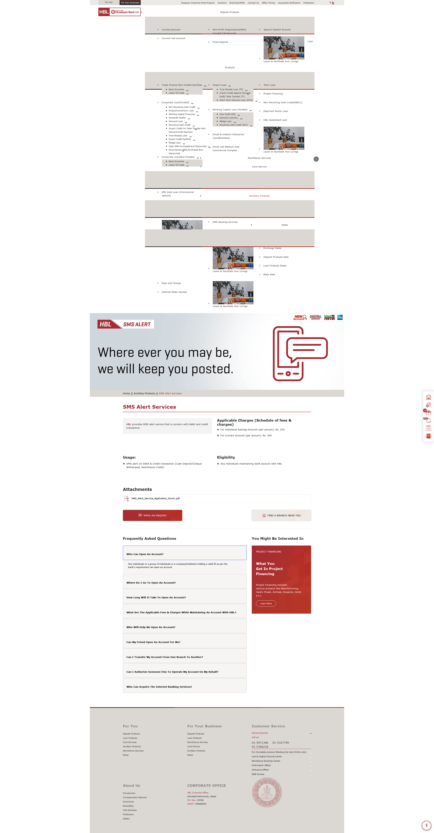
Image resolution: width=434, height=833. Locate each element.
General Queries (260, 733)
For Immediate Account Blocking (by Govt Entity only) (279, 752)
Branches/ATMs (237, 3)
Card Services (129, 742)
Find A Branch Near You (284, 515)
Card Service (193, 746)
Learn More (266, 603)
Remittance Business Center (266, 761)
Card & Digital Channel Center (267, 756)
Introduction (129, 793)
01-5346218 (260, 746)
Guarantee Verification (289, 3)
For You (109, 2)
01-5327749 (280, 742)
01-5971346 (260, 742)
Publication (308, 3)
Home (126, 393)
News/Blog (128, 806)
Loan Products (130, 738)
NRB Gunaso (258, 774)
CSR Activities (130, 810)
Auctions (222, 3)
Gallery (126, 818)
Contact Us (253, 3)
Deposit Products (131, 733)
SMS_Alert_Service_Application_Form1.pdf (156, 498)
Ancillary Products (144, 393)
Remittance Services (133, 750)
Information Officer (261, 765)
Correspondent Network (135, 797)
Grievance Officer (260, 769)
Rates (126, 755)
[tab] (185, 553)
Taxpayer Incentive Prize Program (198, 3)
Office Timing (268, 3)
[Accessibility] (426, 825)
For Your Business (130, 2)
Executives (128, 801)
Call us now (228, 515)
